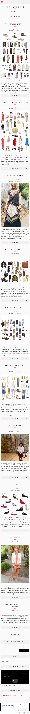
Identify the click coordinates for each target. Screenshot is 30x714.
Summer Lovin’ (15, 537)
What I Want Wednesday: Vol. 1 (15, 365)
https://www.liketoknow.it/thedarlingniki (12, 695)
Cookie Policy (5, 708)
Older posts (15, 634)
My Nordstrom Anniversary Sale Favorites (15, 23)
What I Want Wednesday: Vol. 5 (15, 249)
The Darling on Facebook (15, 642)
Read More (15, 95)
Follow (15, 681)
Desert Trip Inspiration (15, 175)
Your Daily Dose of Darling (15, 666)
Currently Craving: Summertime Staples (15, 102)
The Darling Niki (15, 6)
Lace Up (15, 484)
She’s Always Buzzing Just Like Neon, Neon (15, 605)
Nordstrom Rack (15, 425)
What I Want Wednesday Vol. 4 (15, 307)
